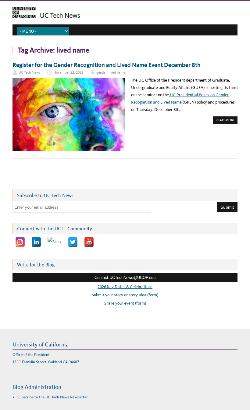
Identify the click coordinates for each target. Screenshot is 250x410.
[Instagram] (20, 242)
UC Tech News (29, 72)
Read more (227, 121)
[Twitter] (72, 242)
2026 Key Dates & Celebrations (125, 286)
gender (101, 72)
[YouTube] (89, 242)
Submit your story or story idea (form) (125, 295)
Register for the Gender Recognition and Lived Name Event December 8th (106, 64)
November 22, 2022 (68, 72)
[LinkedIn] (36, 242)
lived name (117, 72)
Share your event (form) (125, 303)
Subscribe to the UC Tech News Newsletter (52, 397)
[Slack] (54, 242)
